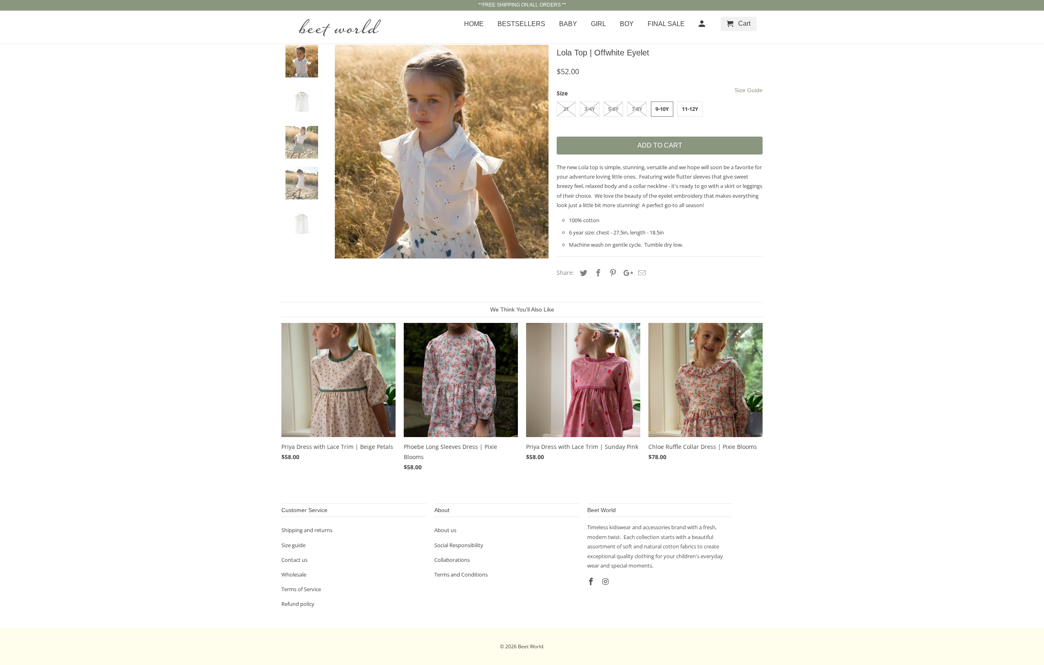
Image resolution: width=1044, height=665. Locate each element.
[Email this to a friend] (640, 273)
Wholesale (293, 574)
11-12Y (690, 109)
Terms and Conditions (461, 574)
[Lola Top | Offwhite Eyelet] (442, 151)
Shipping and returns (306, 530)
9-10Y (662, 109)
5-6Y (613, 109)
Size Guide (748, 90)
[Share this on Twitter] (582, 273)
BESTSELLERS (521, 23)
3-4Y (589, 109)
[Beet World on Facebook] (591, 581)
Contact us (294, 559)
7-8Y (637, 109)
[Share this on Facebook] (597, 273)
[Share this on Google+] (626, 273)
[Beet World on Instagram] (606, 581)
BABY (568, 23)
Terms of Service (301, 589)
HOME (474, 23)
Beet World (530, 646)
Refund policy (297, 604)
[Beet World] (338, 27)
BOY (627, 23)
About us (445, 530)
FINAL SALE (666, 23)
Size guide (293, 545)
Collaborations (452, 559)
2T (566, 109)
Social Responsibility (458, 545)
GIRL (598, 23)
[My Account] (702, 25)
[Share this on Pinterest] (611, 273)
